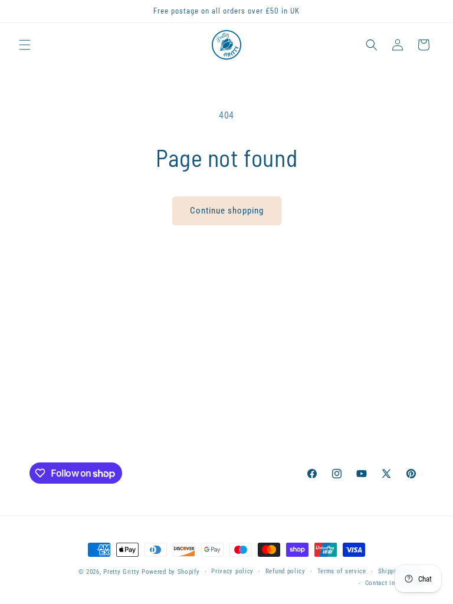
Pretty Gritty (121, 572)
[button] (25, 45)
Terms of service (341, 571)
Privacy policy (232, 571)
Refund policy (285, 571)
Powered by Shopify (171, 572)
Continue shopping (227, 210)
